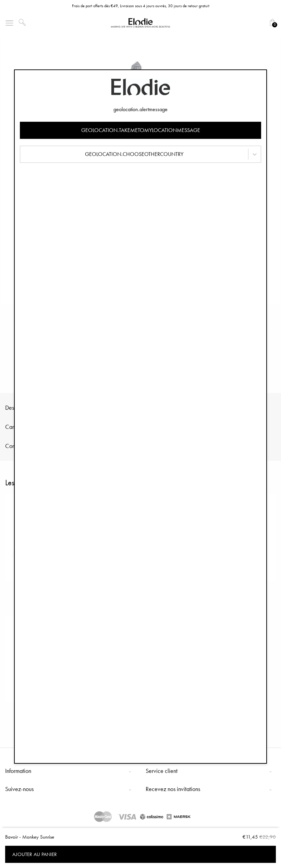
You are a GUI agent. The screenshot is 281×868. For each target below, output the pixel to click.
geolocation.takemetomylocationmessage (140, 130)
